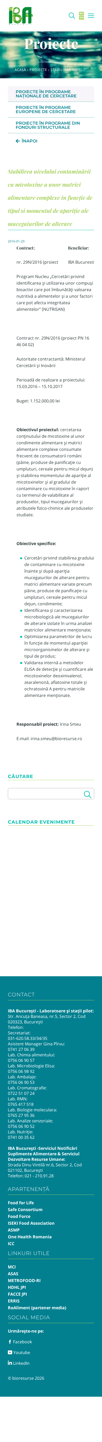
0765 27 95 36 (21, 1115)
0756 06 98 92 (21, 1071)
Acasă (20, 69)
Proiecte (38, 69)
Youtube (21, 1352)
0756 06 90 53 (21, 1082)
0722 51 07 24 (21, 1093)
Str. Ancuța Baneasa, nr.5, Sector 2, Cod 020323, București (47, 1019)
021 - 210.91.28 (39, 1176)
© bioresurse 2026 (26, 1378)
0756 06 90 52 (21, 1126)
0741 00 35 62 (21, 1137)
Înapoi (29, 140)
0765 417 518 (20, 1104)
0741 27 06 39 (21, 1049)
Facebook (22, 1342)
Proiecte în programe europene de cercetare (46, 109)
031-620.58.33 (21, 1038)
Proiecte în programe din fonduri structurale (48, 125)
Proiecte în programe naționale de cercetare (46, 93)
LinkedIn (21, 1363)
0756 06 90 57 (21, 1060)
